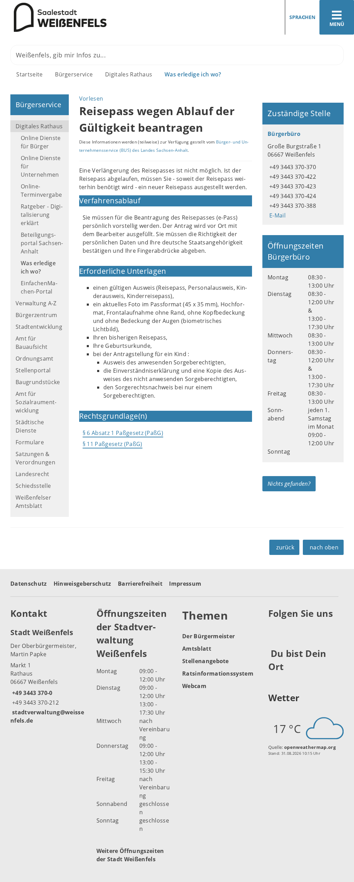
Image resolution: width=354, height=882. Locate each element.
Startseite (29, 74)
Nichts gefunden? (289, 484)
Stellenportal (33, 370)
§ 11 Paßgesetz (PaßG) (112, 444)
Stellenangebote (205, 661)
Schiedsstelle (33, 486)
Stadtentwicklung (39, 327)
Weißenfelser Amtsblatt (33, 502)
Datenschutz (28, 583)
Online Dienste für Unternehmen (40, 166)
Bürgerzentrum (36, 315)
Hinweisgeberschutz (82, 583)
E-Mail (277, 215)
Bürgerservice (74, 74)
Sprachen (302, 17)
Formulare (30, 442)
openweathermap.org (310, 747)
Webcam (194, 686)
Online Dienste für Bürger (40, 142)
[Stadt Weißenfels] (48, 676)
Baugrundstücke (38, 382)
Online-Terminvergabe (41, 190)
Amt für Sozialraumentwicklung (36, 402)
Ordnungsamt (35, 358)
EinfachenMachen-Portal (39, 287)
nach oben (324, 547)
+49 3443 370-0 (31, 693)
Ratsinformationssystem (217, 673)
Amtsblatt (196, 648)
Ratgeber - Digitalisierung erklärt (42, 215)
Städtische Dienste (30, 426)
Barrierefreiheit (140, 583)
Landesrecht (32, 474)
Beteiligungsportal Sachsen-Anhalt (42, 243)
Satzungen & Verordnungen (35, 458)
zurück (285, 547)
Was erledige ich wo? (193, 74)
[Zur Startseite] (86, 17)
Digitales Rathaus (128, 74)
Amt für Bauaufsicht (32, 343)
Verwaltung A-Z (36, 303)
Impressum (185, 583)
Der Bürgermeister (208, 636)
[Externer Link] (274, 630)
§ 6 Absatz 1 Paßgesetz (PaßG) (123, 433)
